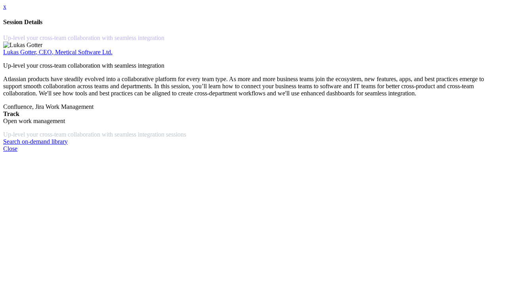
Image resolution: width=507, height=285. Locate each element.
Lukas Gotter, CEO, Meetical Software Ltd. (57, 52)
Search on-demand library (35, 141)
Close (10, 148)
